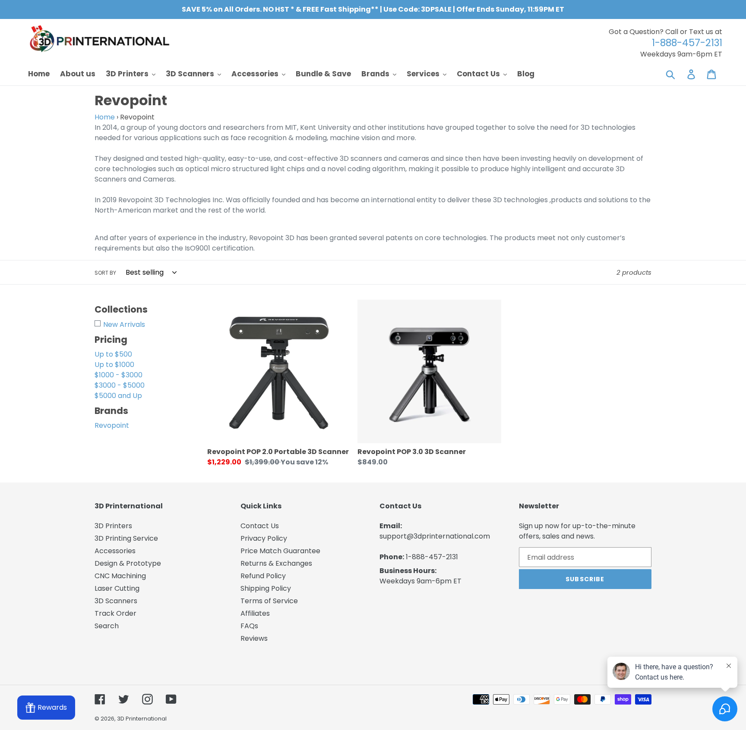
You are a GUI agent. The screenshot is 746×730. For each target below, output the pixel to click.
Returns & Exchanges (276, 563)
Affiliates (255, 613)
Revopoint (112, 425)
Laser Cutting (117, 588)
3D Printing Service (126, 538)
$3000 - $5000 (120, 385)
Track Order (115, 613)
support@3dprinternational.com (434, 536)
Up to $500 (113, 354)
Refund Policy (263, 576)
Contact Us (259, 526)
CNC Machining (120, 576)
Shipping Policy (265, 588)
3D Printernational (142, 718)
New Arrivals (124, 324)
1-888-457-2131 (432, 557)
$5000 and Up (118, 396)
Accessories (115, 551)
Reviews (254, 638)
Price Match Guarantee (280, 551)
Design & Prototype (128, 563)
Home (105, 117)
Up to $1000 (114, 365)
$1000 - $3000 (118, 375)
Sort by (105, 272)
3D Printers (113, 526)
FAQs (249, 626)
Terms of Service (269, 601)
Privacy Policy (263, 538)
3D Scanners (116, 601)
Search (107, 626)
